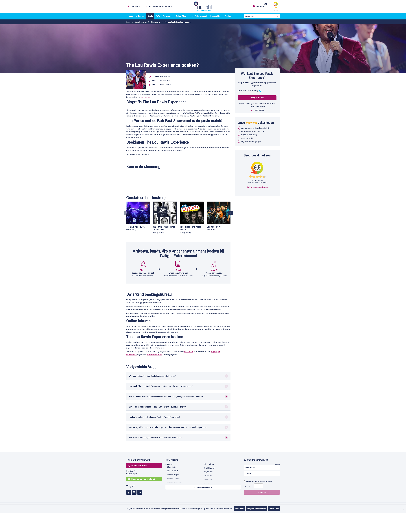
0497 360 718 (188, 351)
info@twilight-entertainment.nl (160, 6)
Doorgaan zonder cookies (256, 508)
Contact (228, 16)
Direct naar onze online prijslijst (143, 479)
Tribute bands (155, 22)
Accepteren (239, 508)
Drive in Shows (209, 464)
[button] (178, 376)
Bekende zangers (173, 474)
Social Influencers (209, 468)
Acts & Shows (181, 16)
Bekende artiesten (173, 471)
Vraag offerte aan (257, 97)
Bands (150, 16)
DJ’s (158, 16)
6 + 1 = (247, 486)
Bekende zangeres (173, 478)
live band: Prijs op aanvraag (250, 91)
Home (130, 16)
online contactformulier (154, 354)
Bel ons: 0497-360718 (139, 465)
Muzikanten (167, 16)
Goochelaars (208, 475)
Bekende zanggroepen (174, 482)
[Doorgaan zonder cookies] (403, 509)
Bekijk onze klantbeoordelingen (257, 187)
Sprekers (207, 483)
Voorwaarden (274, 508)
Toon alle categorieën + (203, 487)
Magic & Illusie (208, 471)
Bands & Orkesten (141, 22)
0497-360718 (135, 6)
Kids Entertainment (199, 16)
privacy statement (266, 481)
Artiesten (140, 16)
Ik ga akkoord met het (258, 481)
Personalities (215, 16)
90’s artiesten (171, 467)
